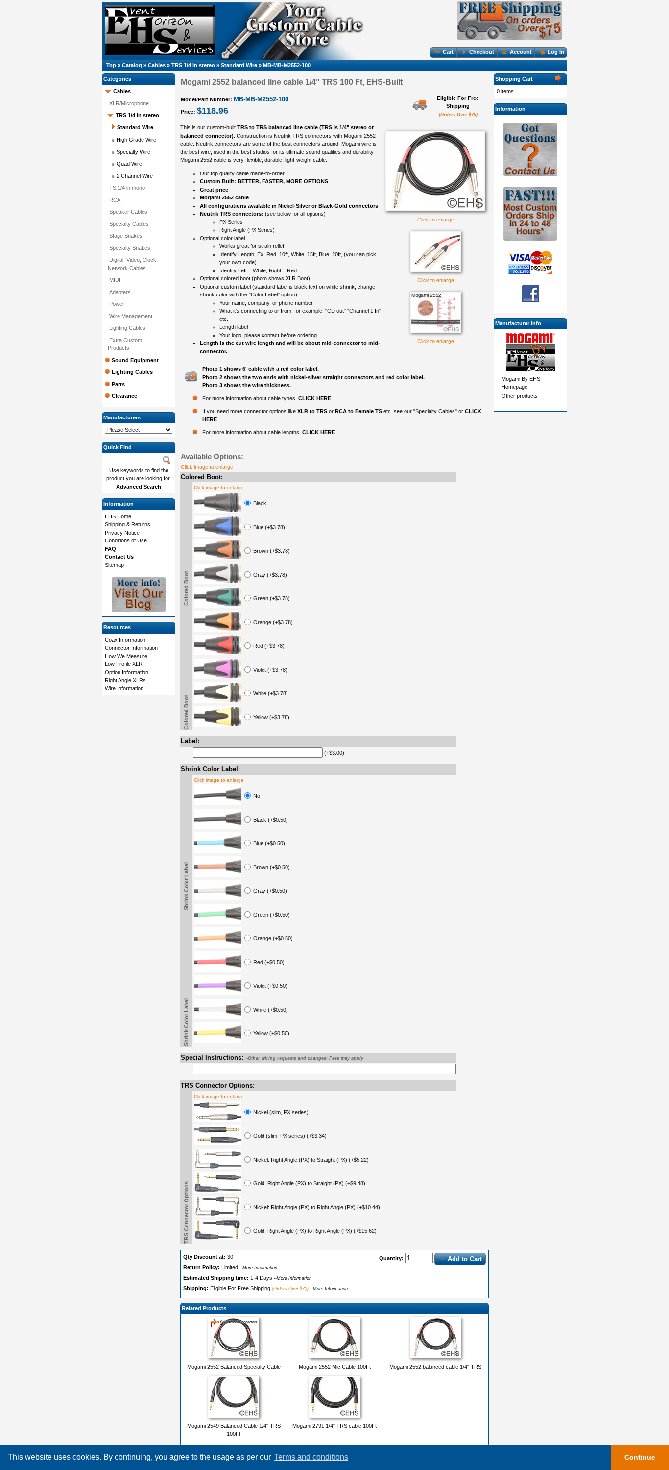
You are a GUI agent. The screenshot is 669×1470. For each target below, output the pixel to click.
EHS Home (118, 516)
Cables (157, 65)
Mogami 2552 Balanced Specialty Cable (234, 1367)
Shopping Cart (514, 79)
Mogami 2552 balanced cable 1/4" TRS (435, 1367)
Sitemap (114, 565)
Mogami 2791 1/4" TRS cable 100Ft (334, 1426)
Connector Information (131, 648)
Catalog (132, 65)
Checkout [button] (481, 52)
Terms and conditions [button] (311, 1457)
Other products (520, 396)
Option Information (126, 672)
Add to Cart (465, 1259)
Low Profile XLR (124, 664)
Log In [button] (556, 52)
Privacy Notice (122, 533)
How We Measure (126, 656)
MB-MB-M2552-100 (287, 65)
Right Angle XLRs (125, 680)
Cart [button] (448, 52)
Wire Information (124, 688)
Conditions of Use (126, 540)
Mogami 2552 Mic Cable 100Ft (335, 1367)
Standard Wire (239, 65)
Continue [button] (639, 1457)
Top (111, 65)
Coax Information (125, 640)
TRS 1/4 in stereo (193, 65)
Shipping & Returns (127, 524)
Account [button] (521, 52)
